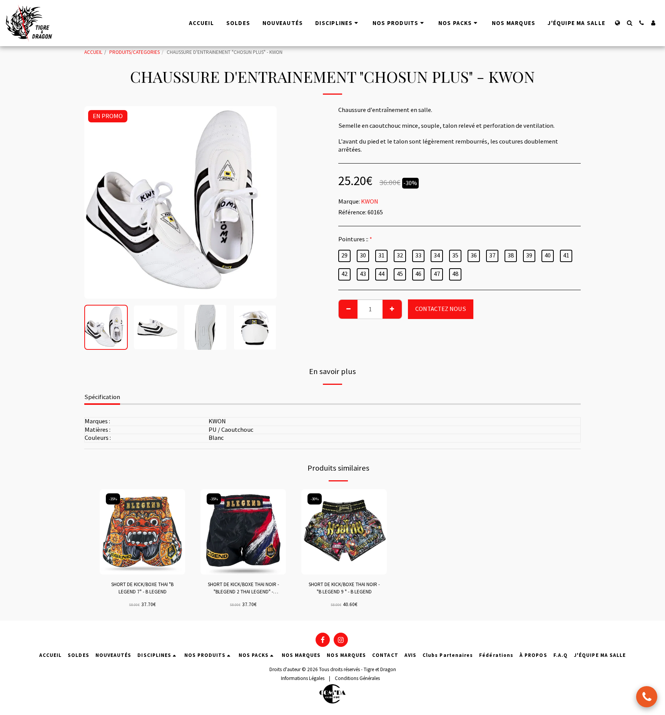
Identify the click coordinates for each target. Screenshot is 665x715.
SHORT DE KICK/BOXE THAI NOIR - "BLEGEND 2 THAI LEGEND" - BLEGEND (243, 588)
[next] (264, 202)
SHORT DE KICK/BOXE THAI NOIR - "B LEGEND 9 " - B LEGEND (344, 588)
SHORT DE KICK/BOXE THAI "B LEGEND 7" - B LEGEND (142, 588)
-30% (315, 498)
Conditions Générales (357, 678)
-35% (113, 498)
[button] (629, 23)
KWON (369, 201)
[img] (142, 532)
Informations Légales (302, 678)
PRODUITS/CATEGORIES (134, 52)
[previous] (96, 202)
